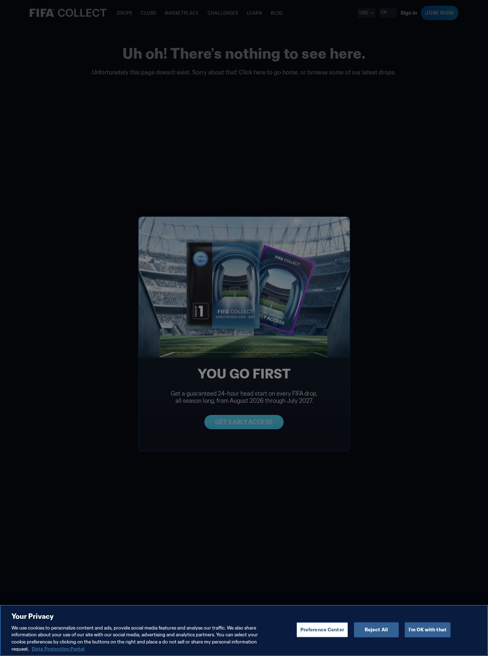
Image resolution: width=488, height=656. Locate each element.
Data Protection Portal (58, 649)
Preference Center (322, 630)
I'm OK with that (428, 630)
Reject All (376, 630)
